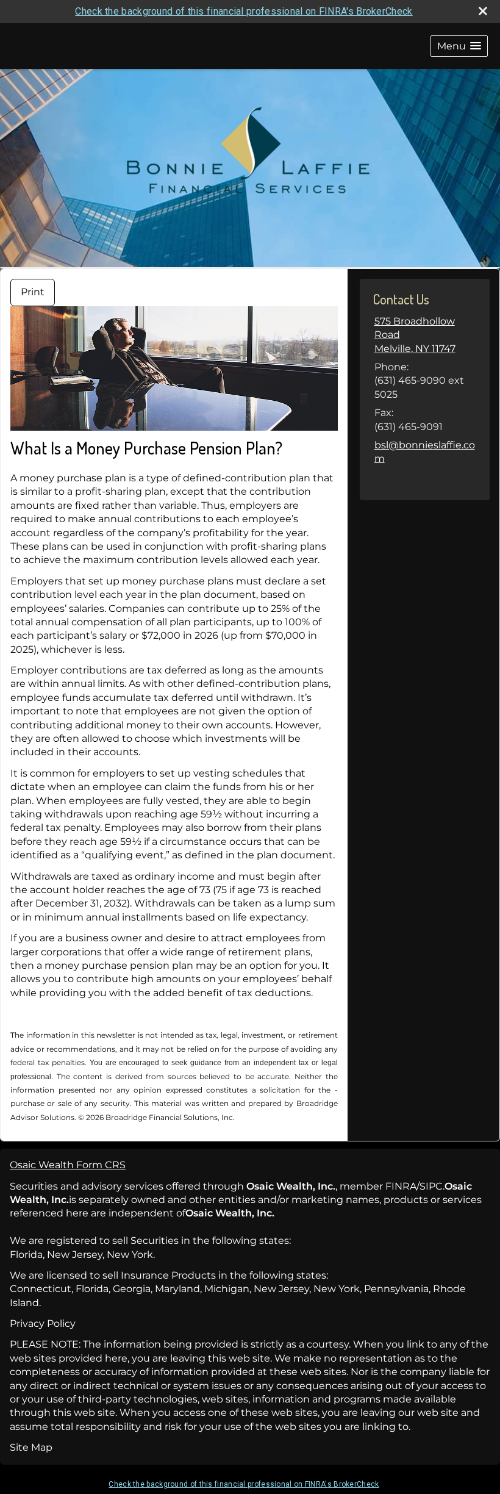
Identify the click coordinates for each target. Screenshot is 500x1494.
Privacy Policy (43, 1323)
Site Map (31, 1447)
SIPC (431, 1186)
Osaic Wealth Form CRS (68, 1165)
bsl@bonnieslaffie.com (424, 451)
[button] (459, 46)
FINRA (400, 1186)
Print (33, 292)
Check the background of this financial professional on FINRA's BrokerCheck (243, 11)
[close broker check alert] (483, 11)
